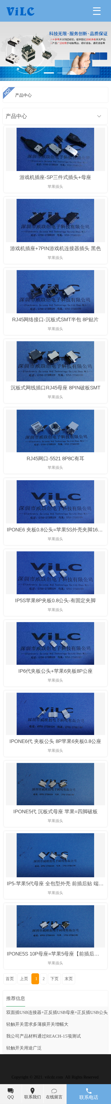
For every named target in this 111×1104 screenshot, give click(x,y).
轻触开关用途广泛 (24, 1048)
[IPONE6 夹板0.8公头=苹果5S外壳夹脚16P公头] (55, 522)
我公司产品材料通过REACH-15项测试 (43, 1036)
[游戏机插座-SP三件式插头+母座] (55, 169)
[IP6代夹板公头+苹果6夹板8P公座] (55, 663)
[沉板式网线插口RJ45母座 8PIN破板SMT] (55, 380)
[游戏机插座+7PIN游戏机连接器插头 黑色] (55, 241)
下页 (54, 979)
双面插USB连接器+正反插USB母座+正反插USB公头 (57, 1012)
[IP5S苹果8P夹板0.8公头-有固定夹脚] (55, 593)
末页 (69, 979)
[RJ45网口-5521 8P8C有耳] (55, 451)
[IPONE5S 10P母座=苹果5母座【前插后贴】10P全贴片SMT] (55, 946)
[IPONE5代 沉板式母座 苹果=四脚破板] (55, 804)
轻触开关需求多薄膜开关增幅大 (37, 1024)
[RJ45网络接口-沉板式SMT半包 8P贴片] (55, 312)
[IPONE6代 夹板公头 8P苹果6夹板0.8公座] (55, 733)
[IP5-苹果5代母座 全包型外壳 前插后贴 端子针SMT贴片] (55, 876)
